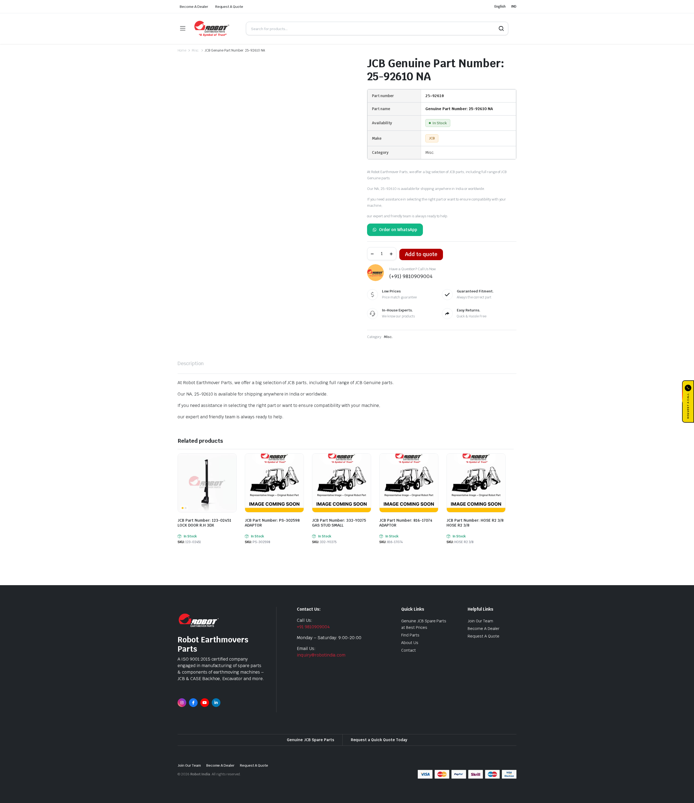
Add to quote (421, 254)
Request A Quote (229, 6)
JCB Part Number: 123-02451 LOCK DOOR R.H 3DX (204, 523)
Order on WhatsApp (398, 229)
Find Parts (410, 635)
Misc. (195, 50)
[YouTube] (204, 702)
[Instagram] (182, 702)
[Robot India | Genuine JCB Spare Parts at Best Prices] (215, 29)
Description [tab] (191, 363)
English (500, 6)
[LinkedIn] (216, 702)
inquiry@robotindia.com (321, 655)
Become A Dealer (194, 6)
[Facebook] (193, 702)
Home (182, 50)
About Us (409, 642)
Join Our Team (480, 621)
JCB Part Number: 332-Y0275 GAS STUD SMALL (339, 523)
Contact (408, 650)
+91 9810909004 (313, 627)
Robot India (200, 774)
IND (513, 6)
